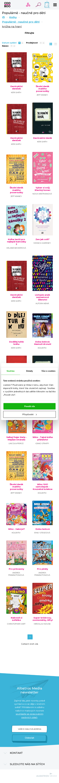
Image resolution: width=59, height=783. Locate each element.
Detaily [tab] (29, 371)
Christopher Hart (16, 624)
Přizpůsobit (27, 414)
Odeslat (29, 737)
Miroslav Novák (42, 624)
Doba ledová (43, 529)
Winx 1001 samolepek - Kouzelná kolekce (42, 486)
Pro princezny (16, 569)
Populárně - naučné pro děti (21, 21)
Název (5, 46)
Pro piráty (42, 569)
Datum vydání (9, 43)
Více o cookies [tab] (48, 371)
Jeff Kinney (42, 95)
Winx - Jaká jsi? (16, 529)
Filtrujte (29, 33)
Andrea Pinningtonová (16, 574)
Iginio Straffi (42, 443)
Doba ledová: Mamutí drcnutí (42, 343)
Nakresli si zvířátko (16, 619)
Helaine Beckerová (16, 248)
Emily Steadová (42, 533)
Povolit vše (29, 406)
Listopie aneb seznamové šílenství (42, 297)
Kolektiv (42, 348)
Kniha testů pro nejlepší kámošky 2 (16, 241)
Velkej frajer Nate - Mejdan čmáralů (16, 438)
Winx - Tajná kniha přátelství (43, 438)
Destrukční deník (42, 138)
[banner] (7, 4)
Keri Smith (16, 92)
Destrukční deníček (16, 87)
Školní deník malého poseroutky (42, 88)
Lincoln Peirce (16, 443)
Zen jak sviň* (43, 239)
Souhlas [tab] (11, 371)
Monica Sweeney (42, 243)
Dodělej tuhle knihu (16, 343)
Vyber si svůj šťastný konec (42, 188)
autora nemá (42, 303)
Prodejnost (32, 43)
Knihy (13, 17)
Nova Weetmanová (42, 194)
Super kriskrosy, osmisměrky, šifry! (43, 619)
